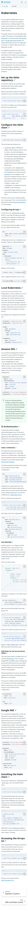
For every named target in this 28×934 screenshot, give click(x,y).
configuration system (18, 213)
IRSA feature (10, 658)
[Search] (22, 2)
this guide (22, 729)
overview (7, 174)
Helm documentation (19, 202)
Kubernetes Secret (16, 495)
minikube (4, 38)
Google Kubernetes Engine (13, 40)
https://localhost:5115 (7, 880)
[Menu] (25, 2)
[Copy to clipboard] (24, 101)
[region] (14, 101)
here (16, 86)
